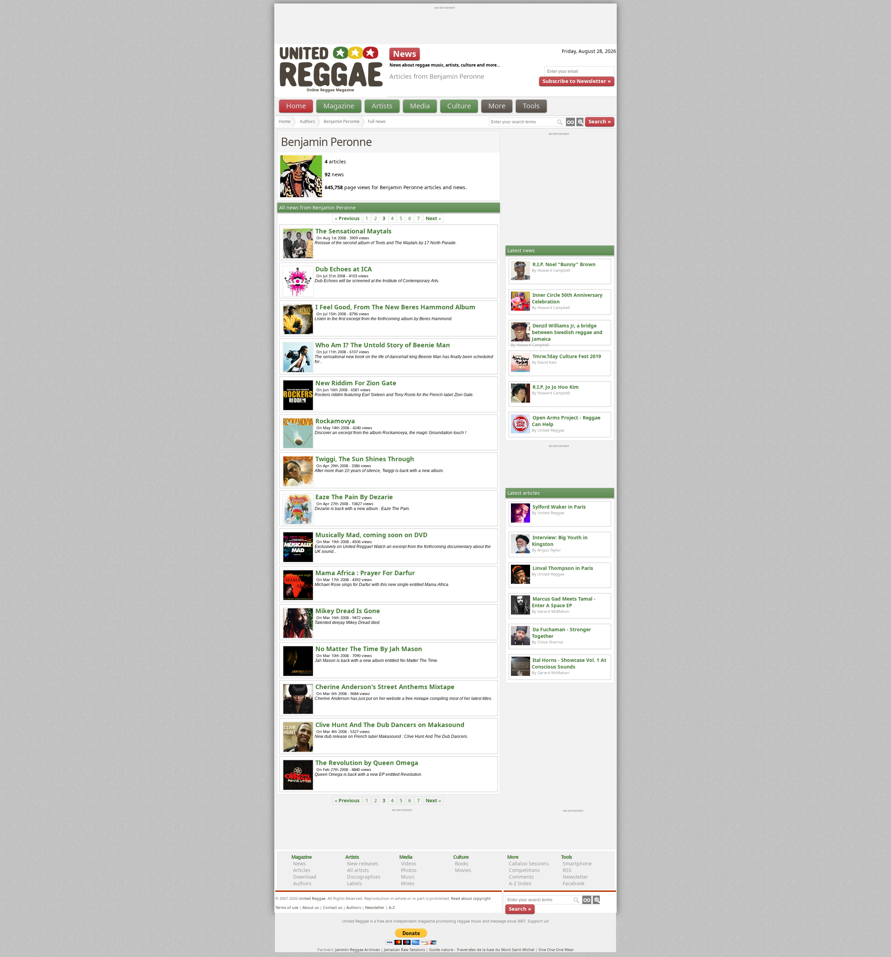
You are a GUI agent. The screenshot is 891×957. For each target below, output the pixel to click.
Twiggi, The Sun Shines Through (364, 459)
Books (461, 863)
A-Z (392, 907)
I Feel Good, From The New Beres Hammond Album (395, 307)
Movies (463, 870)
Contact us (332, 907)
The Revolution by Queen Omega (366, 762)
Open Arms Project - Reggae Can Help (566, 420)
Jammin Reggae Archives (357, 949)
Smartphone (577, 863)
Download (304, 876)
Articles (301, 870)
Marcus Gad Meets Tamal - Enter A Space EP (564, 602)
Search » (600, 121)
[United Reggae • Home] (331, 85)
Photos (409, 870)
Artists (382, 105)
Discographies (363, 876)
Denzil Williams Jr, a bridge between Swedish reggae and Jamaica (567, 332)
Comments (521, 876)
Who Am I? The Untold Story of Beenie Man (382, 345)
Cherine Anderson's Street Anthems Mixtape (385, 686)
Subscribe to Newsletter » (577, 80)
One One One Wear (556, 949)
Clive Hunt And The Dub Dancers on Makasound (389, 724)
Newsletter (575, 876)
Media (420, 105)
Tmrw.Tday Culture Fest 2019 (567, 356)
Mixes (408, 883)
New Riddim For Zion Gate (355, 383)
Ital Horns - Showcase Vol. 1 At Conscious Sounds (569, 663)
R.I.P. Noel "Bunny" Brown (564, 264)
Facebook (573, 883)
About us (310, 907)
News (299, 863)
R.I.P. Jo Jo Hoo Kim (556, 387)
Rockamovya (335, 421)
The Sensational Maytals (353, 231)
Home (296, 105)
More (496, 105)
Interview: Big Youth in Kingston (560, 540)
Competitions (524, 870)
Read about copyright (471, 898)
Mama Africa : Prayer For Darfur (365, 573)
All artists (358, 870)
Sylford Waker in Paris (559, 506)
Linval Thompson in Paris (563, 568)
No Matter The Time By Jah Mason (368, 649)
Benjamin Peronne (342, 121)
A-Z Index (520, 883)
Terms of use (286, 907)
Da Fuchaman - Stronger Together (561, 632)
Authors (307, 121)
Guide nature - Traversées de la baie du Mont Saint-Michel (481, 949)
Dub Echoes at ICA (343, 269)
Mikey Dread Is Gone (347, 611)
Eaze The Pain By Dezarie (354, 497)
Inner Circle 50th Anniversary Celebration (567, 298)
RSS (567, 870)
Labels (354, 883)
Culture (459, 105)
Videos (408, 863)
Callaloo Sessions (529, 863)
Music (408, 876)
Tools (531, 105)
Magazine (338, 105)
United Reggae (312, 898)
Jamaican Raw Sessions (404, 949)
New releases (362, 863)
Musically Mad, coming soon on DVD (371, 535)
